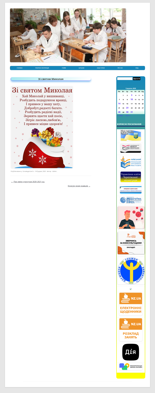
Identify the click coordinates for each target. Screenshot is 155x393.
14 (119, 103)
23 (127, 107)
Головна (19, 68)
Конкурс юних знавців (79, 186)
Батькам (81, 68)
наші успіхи (101, 68)
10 (131, 99)
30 (127, 112)
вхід (137, 68)
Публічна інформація (42, 68)
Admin (54, 171)
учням (64, 68)
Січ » (128, 115)
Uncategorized (28, 171)
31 (131, 112)
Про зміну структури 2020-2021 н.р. (28, 181)
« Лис (120, 115)
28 (119, 112)
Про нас (120, 68)
